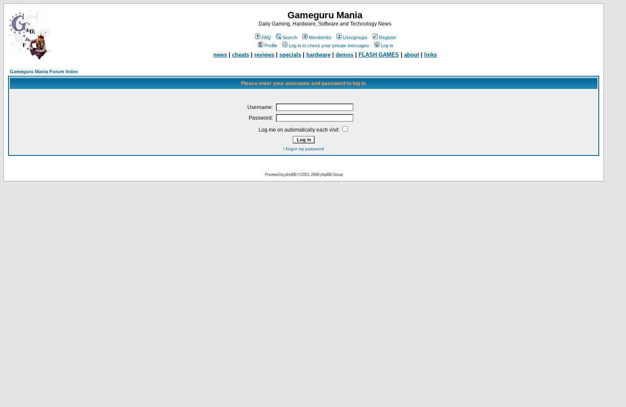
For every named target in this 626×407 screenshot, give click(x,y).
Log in (387, 45)
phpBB (290, 174)
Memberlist (320, 37)
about (411, 55)
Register (387, 37)
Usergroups (355, 37)
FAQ (266, 37)
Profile (270, 45)
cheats (240, 55)
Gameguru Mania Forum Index (44, 71)
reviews (264, 55)
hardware (318, 55)
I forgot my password (303, 148)
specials (290, 55)
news (220, 55)
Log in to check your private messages (329, 45)
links (430, 55)
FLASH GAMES (379, 55)
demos (344, 55)
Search (289, 37)
